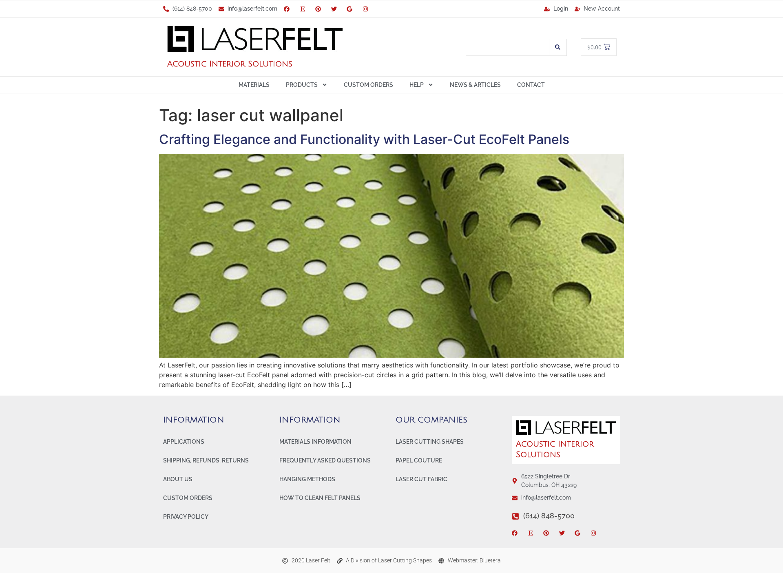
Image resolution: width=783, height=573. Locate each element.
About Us (177, 479)
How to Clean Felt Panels (320, 498)
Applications (183, 441)
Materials (254, 85)
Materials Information (315, 441)
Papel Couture (419, 460)
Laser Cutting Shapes (430, 441)
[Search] (557, 47)
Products (302, 85)
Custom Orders (368, 85)
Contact (531, 85)
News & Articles (475, 85)
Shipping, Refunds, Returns (206, 460)
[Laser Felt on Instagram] (367, 9)
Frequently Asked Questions (325, 460)
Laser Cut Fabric (421, 479)
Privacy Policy (185, 516)
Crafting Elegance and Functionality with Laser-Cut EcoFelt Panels (364, 139)
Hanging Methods (307, 479)
